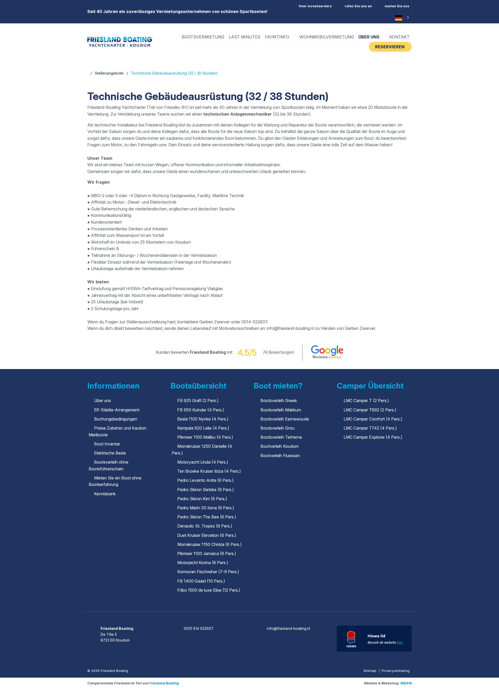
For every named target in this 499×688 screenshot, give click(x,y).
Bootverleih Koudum (279, 446)
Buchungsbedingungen (115, 419)
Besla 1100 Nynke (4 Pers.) (202, 419)
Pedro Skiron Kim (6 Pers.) (202, 498)
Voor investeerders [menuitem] (315, 6)
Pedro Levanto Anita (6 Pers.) (205, 480)
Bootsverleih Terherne (281, 437)
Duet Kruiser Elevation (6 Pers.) (206, 535)
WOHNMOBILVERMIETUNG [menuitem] (326, 36)
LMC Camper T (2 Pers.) (366, 400)
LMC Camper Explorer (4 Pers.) (373, 437)
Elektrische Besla (110, 453)
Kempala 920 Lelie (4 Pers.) (203, 428)
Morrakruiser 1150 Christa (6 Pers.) (209, 544)
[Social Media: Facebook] (235, 614)
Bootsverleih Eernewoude (284, 419)
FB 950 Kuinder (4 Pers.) (200, 409)
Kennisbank (105, 493)
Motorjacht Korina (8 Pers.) (202, 562)
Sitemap (370, 671)
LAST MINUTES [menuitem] (244, 36)
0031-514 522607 (198, 628)
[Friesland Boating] (119, 41)
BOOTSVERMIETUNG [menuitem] (203, 36)
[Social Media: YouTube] (264, 614)
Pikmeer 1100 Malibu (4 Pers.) (205, 437)
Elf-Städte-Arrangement (116, 409)
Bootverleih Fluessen (280, 455)
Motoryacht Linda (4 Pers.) (202, 462)
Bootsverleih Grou (277, 428)
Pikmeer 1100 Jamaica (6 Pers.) (206, 553)
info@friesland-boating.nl (288, 628)
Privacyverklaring (396, 671)
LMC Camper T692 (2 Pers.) (370, 409)
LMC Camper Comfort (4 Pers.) (373, 419)
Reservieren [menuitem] (390, 46)
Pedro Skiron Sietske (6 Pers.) (205, 489)
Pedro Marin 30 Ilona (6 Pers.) (205, 507)
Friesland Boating (164, 683)
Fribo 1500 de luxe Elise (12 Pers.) (208, 590)
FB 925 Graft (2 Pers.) (198, 400)
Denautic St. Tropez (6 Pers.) (204, 526)
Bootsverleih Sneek (278, 400)
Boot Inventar (107, 443)
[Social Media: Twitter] (249, 614)
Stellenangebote (109, 73)
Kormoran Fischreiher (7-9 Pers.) (208, 571)
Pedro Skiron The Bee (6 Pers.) (206, 516)
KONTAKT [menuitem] (399, 36)
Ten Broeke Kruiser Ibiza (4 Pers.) (209, 471)
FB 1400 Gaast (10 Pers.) (201, 581)
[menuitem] (354, 6)
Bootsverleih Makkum (280, 409)
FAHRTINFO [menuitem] (277, 36)
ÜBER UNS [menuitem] (369, 36)
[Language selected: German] (401, 17)
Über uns (102, 400)
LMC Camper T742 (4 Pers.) (370, 428)
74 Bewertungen (278, 352)
